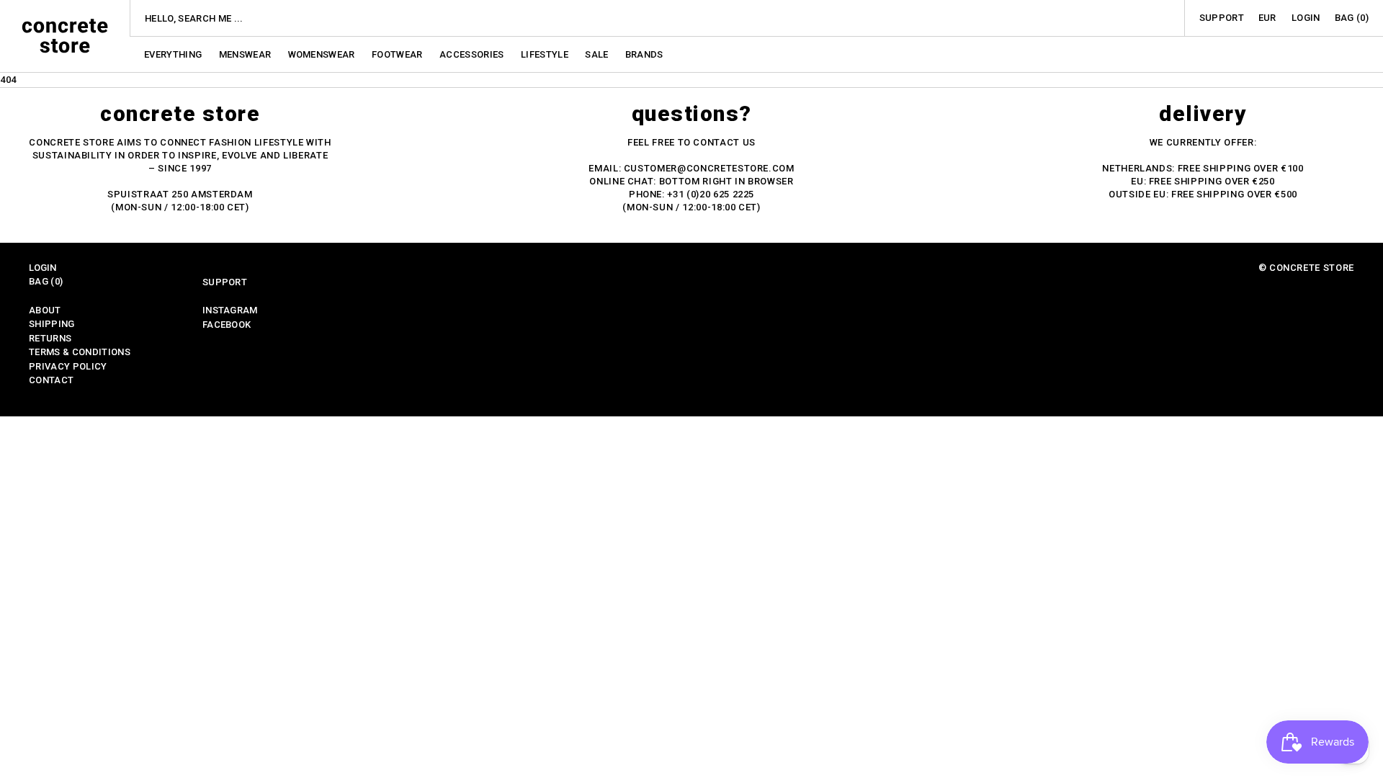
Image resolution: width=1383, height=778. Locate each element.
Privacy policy (68, 366)
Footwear (398, 54)
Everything (174, 54)
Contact (51, 380)
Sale (598, 54)
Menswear (246, 54)
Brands (644, 54)
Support (1221, 17)
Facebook (226, 324)
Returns (50, 338)
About (45, 310)
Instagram (230, 310)
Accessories (472, 54)
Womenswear (323, 54)
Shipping (52, 323)
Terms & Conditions (79, 351)
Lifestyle (545, 54)
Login (1306, 17)
